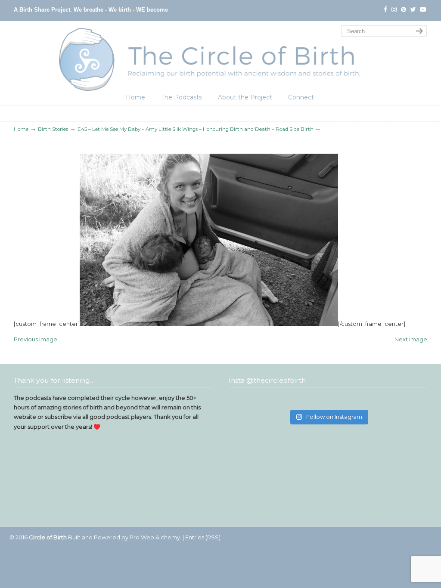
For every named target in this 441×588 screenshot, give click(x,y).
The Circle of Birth (220, 57)
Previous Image (35, 339)
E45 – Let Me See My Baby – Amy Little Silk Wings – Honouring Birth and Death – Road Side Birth (196, 129)
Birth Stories (53, 129)
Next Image (410, 339)
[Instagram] (394, 9)
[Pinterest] (403, 9)
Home (21, 129)
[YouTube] (423, 9)
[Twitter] (413, 9)
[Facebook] (385, 9)
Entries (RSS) (202, 537)
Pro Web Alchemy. (155, 537)
